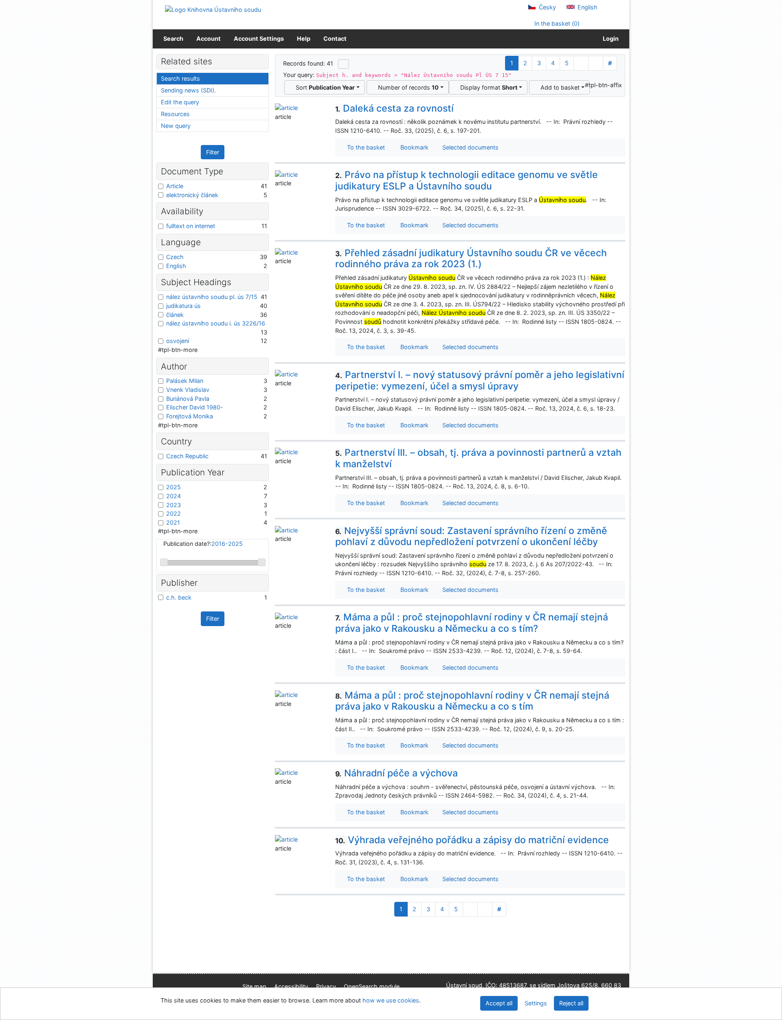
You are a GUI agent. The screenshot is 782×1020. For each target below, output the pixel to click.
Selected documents (470, 147)
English (586, 7)
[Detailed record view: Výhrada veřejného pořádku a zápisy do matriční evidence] (286, 838)
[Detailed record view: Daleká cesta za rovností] (286, 107)
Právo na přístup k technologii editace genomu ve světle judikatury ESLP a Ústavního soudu (466, 180)
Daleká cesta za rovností (394, 108)
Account (208, 38)
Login (609, 38)
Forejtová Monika (189, 416)
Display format (487, 87)
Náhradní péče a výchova (396, 773)
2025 (173, 487)
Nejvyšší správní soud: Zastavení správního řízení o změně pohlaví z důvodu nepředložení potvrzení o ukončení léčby (471, 536)
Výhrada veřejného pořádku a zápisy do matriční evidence (472, 840)
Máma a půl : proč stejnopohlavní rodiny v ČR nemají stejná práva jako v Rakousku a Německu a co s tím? (471, 622)
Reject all (571, 1003)
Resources (175, 113)
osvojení (177, 340)
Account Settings (259, 38)
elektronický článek (192, 194)
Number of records (407, 87)
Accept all (498, 1003)
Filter (212, 152)
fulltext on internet (190, 225)
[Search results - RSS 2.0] (343, 63)
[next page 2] (581, 63)
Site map (254, 986)
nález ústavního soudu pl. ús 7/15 (211, 296)
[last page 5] (595, 63)
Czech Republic (187, 456)
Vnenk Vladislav (187, 389)
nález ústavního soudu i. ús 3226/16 (215, 323)
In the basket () (556, 23)
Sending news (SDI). (188, 90)
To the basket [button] (364, 147)
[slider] (164, 562)
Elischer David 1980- (194, 407)
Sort (323, 87)
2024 (173, 495)
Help (303, 38)
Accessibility (291, 986)
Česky (546, 7)
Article (174, 185)
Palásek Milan (184, 380)
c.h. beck (178, 597)
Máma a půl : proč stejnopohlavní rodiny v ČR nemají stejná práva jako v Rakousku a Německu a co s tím (472, 701)
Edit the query (180, 102)
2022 (173, 513)
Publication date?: (203, 543)
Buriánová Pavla (187, 398)
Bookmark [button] (412, 147)
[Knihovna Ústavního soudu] (213, 9)
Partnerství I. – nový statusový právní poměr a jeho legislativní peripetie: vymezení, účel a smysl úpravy (479, 380)
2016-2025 (227, 543)
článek (175, 314)
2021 (173, 522)
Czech (175, 256)
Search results (180, 78)
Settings (536, 1003)
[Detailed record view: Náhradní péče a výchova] (286, 772)
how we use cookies (390, 1000)
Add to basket (558, 87)
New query (176, 125)
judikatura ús (183, 305)
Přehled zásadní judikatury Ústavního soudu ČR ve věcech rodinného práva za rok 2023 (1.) (471, 258)
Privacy (326, 986)
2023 (173, 504)
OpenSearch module (372, 986)
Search (173, 38)
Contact (335, 38)
